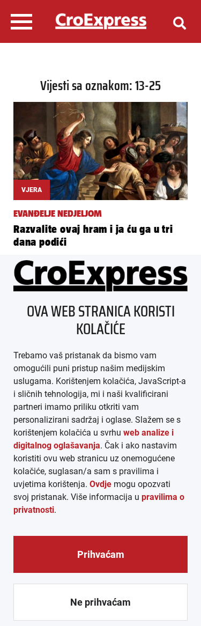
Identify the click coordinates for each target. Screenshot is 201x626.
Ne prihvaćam (100, 602)
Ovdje (100, 484)
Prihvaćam (100, 554)
